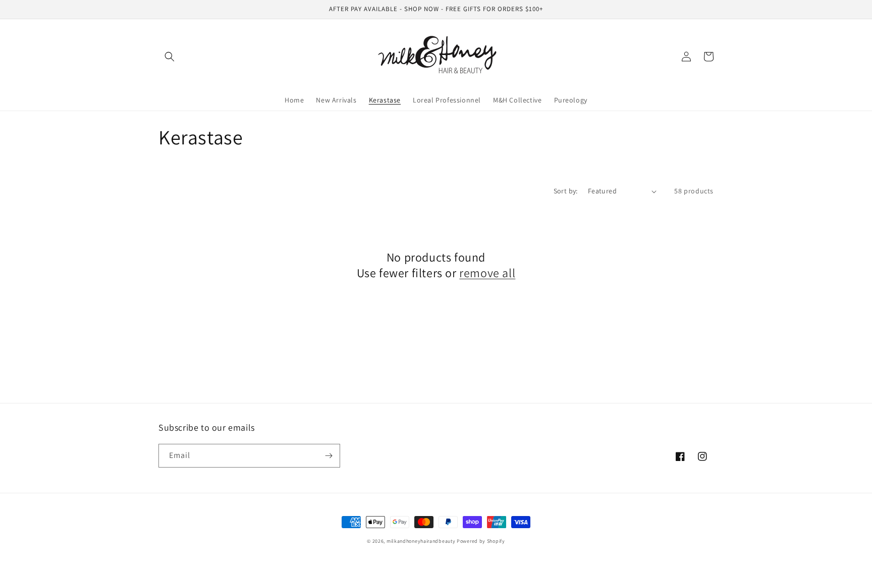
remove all (487, 273)
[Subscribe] (328, 456)
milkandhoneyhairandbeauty (421, 541)
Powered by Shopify (481, 541)
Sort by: (566, 190)
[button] (169, 56)
